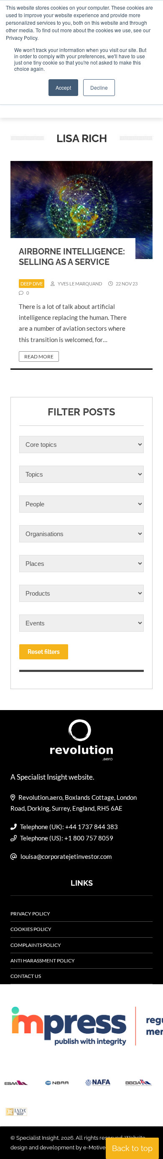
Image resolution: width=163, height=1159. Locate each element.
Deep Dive (31, 283)
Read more (38, 356)
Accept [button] (63, 87)
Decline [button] (99, 87)
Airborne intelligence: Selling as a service (72, 256)
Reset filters (44, 651)
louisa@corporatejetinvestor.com (66, 856)
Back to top (132, 1148)
